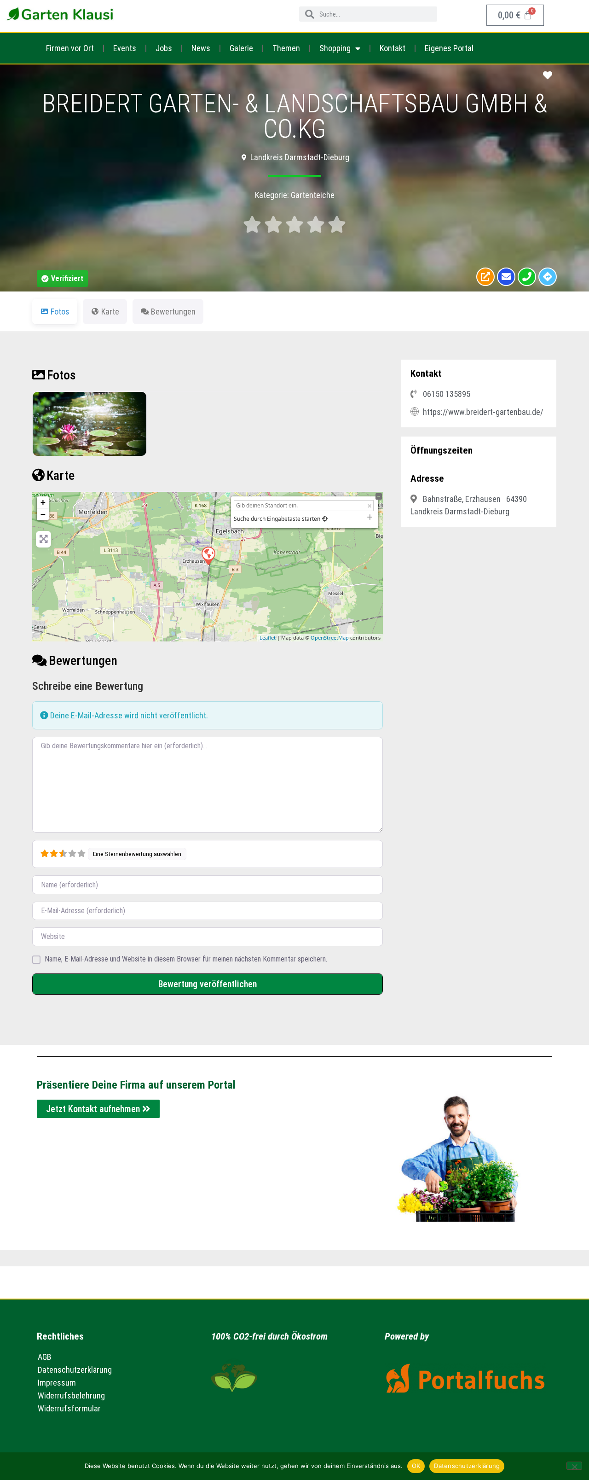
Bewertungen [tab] (173, 311)
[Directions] (547, 277)
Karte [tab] (110, 311)
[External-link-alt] (485, 277)
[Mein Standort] (325, 519)
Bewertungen (83, 660)
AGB (45, 1357)
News (200, 48)
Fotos (61, 375)
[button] (62, 278)
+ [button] (43, 502)
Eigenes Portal (449, 48)
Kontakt (392, 48)
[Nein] (574, 1466)
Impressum (57, 1382)
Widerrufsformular (69, 1408)
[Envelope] (506, 277)
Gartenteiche (313, 195)
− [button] (43, 514)
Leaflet (268, 637)
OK (416, 1465)
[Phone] (527, 277)
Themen (286, 48)
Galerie (241, 48)
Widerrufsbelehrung (71, 1395)
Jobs (164, 48)
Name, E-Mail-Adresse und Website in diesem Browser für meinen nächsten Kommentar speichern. (186, 959)
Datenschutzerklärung (75, 1370)
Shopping (335, 48)
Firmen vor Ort (70, 48)
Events (124, 48)
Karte (60, 475)
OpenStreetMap (330, 637)
